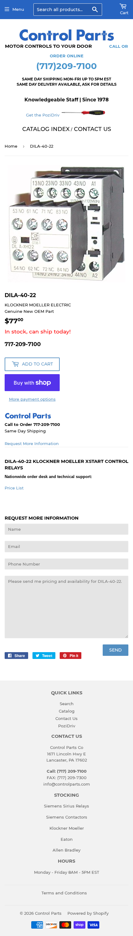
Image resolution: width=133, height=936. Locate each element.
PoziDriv (66, 725)
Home (11, 146)
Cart (124, 12)
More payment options (32, 399)
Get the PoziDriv (43, 114)
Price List (14, 487)
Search (67, 703)
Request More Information (32, 443)
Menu (18, 9)
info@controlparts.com (66, 784)
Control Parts (48, 913)
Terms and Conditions (64, 892)
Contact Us (66, 718)
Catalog (67, 711)
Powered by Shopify (88, 913)
